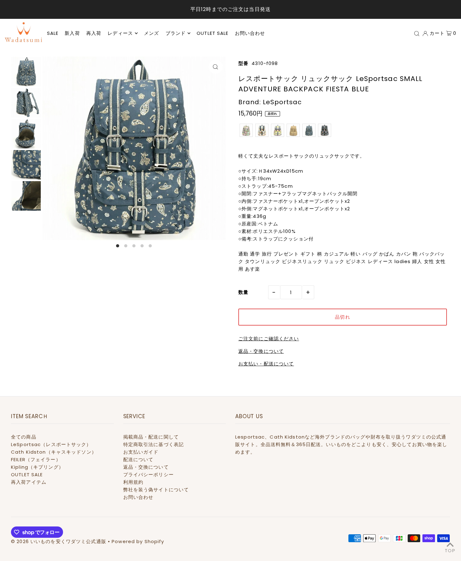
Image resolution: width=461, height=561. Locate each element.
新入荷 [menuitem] (72, 33)
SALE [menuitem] (53, 33)
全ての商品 (23, 437)
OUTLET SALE (27, 474)
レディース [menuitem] (120, 33)
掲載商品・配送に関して (151, 437)
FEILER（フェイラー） (36, 459)
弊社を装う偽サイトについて (156, 489)
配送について (138, 459)
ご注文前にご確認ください (268, 338)
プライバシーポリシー (148, 474)
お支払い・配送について (266, 363)
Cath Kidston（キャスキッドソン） (54, 452)
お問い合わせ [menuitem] (250, 33)
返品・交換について (261, 351)
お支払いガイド (141, 452)
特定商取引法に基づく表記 (153, 444)
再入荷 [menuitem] (93, 33)
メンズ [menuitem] (151, 33)
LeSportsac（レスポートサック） (51, 444)
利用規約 (133, 482)
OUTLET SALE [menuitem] (212, 33)
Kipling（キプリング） (37, 467)
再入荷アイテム (28, 482)
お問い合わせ (138, 497)
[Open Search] (416, 33)
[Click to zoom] (216, 67)
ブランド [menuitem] (176, 33)
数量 (243, 292)
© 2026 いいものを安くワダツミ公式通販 (58, 541)
